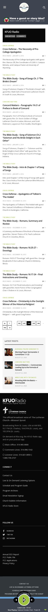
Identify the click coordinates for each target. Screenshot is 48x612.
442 (5, 328)
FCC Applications (10, 560)
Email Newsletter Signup (13, 495)
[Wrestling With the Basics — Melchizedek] (9, 380)
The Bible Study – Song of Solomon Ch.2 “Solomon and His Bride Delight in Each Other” (22, 137)
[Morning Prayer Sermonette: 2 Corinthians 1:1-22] (9, 352)
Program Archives (10, 490)
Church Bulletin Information (14, 500)
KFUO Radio (12, 32)
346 (38, 323)
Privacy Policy (8, 563)
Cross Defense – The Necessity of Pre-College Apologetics (21, 50)
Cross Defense (8, 45)
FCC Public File (9, 557)
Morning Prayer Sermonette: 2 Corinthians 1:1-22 (27, 353)
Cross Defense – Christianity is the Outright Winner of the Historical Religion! (23, 303)
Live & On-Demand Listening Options (19, 480)
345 (33, 323)
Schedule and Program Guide (15, 485)
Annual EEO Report (11, 554)
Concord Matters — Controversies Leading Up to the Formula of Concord (28, 367)
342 (19, 323)
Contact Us (7, 475)
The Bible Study (9, 75)
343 (24, 323)
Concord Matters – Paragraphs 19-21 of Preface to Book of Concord (21, 107)
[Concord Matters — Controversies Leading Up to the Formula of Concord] (9, 365)
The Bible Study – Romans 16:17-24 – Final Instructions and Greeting (23, 276)
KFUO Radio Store (10, 506)
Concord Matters (10, 101)
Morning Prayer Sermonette (27, 349)
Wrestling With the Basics (25, 377)
